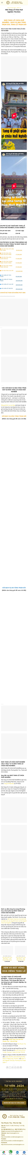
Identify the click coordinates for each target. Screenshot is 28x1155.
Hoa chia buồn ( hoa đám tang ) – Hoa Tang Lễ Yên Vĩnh (21, 959)
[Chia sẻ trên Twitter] (12, 1067)
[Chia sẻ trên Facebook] (10, 1067)
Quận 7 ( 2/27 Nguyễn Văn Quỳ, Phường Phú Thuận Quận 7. (14, 1060)
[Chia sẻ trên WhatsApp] (7, 1067)
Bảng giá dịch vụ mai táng (8, 405)
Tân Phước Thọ (21, 1044)
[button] (2, 2)
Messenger (24, 1154)
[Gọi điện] (10, 1152)
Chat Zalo (17, 1154)
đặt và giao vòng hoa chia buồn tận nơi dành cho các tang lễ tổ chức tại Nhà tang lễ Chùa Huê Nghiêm (13, 920)
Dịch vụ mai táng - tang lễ (14, 7)
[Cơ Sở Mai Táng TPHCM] (15, 2)
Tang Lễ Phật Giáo (9, 783)
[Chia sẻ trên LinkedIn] (20, 1067)
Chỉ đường (4, 1154)
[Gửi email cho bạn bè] (15, 1067)
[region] (14, 235)
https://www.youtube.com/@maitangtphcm (12, 1140)
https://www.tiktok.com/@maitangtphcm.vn (12, 1137)
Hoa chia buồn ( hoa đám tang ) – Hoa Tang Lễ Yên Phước (7, 959)
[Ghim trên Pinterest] (18, 1067)
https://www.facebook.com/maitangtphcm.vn (12, 1144)
